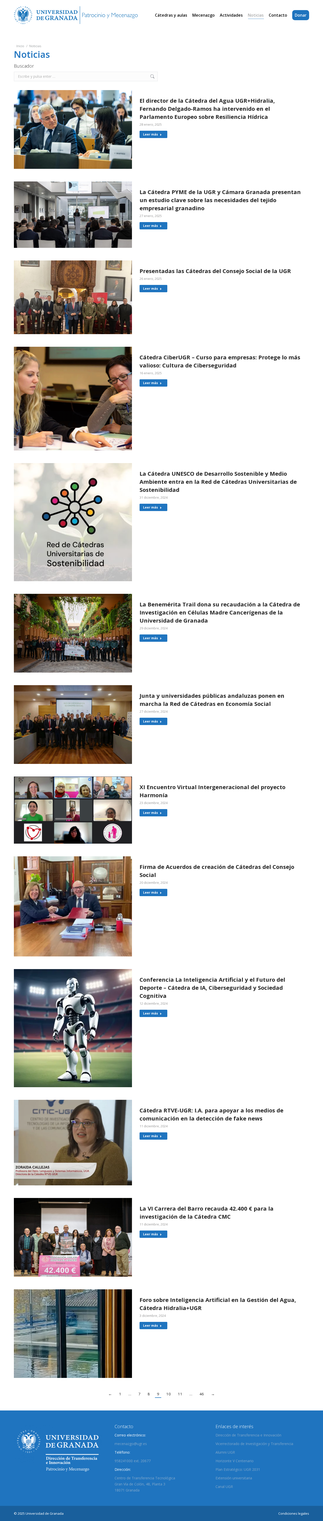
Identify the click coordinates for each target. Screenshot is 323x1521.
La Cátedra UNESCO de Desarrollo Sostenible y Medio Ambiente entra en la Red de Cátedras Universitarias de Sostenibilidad (218, 481)
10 (168, 1393)
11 (180, 1393)
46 (201, 1393)
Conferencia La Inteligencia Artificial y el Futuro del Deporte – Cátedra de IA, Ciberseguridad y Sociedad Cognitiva (212, 987)
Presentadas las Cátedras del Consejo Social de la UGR (215, 271)
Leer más (150, 134)
